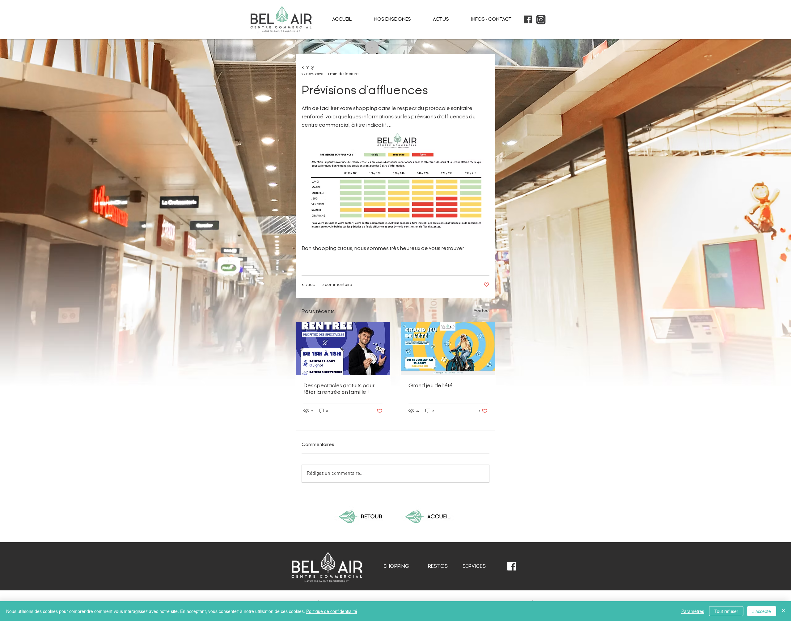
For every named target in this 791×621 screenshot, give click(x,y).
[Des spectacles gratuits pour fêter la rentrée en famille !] (343, 348)
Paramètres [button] (692, 611)
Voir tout (482, 310)
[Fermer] (783, 611)
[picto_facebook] (527, 19)
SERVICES (474, 566)
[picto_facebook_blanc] (512, 566)
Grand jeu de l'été (430, 386)
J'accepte (761, 611)
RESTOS (438, 566)
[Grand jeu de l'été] (448, 348)
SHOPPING (396, 566)
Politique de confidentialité (331, 611)
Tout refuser (726, 611)
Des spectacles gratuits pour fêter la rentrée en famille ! (338, 389)
